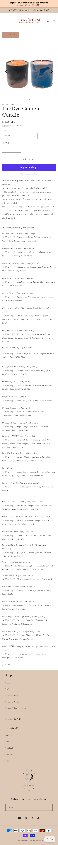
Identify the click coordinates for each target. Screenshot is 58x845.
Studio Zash (39, 840)
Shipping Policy (12, 702)
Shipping (5, 126)
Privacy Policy (11, 695)
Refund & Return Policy (15, 708)
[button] (3, 21)
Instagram (9, 735)
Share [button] (7, 664)
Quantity (5, 142)
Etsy (7, 761)
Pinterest (9, 754)
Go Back (11, 35)
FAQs (7, 689)
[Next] (52, 71)
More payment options (29, 174)
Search (8, 683)
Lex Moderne (24, 840)
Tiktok (8, 742)
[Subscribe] (49, 807)
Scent (4, 130)
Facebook (9, 748)
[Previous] (6, 71)
